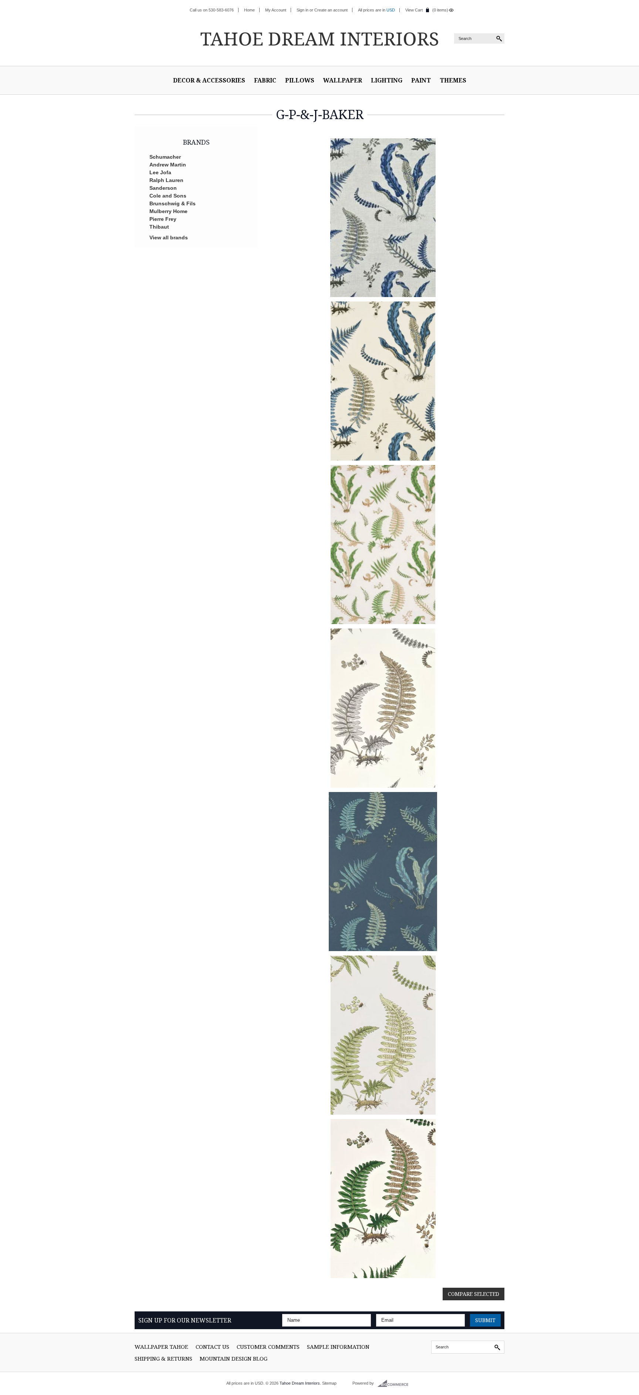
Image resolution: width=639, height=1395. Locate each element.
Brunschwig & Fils (172, 203)
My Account (275, 10)
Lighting (386, 80)
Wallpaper (342, 80)
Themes (453, 80)
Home (249, 10)
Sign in (302, 10)
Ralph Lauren (166, 180)
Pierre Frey (162, 219)
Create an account (331, 10)
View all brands (168, 237)
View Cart (414, 10)
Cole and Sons (167, 196)
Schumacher (165, 157)
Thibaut (159, 227)
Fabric (265, 80)
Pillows (299, 80)
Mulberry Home (168, 211)
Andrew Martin (167, 165)
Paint (421, 80)
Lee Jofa (160, 172)
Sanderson (163, 188)
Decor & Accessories (209, 80)
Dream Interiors (319, 38)
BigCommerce (395, 1383)
